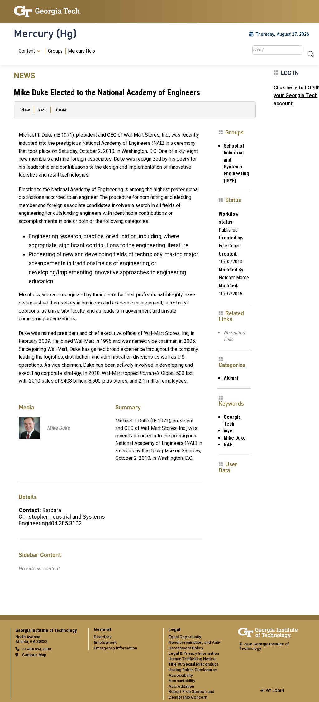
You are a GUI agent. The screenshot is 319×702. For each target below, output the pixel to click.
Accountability (182, 680)
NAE (228, 445)
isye (228, 431)
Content (27, 51)
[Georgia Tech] (47, 11)
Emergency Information (115, 648)
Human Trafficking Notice (192, 659)
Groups (55, 51)
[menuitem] (56, 51)
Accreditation (181, 686)
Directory (102, 636)
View (25, 109)
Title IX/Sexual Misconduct (193, 664)
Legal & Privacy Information (194, 653)
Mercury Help (81, 51)
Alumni (231, 378)
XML (42, 109)
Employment (105, 642)
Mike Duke (235, 438)
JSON (60, 109)
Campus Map (34, 655)
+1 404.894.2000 (36, 649)
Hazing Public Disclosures (193, 669)
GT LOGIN (275, 690)
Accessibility (181, 675)
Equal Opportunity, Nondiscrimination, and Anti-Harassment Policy (195, 642)
